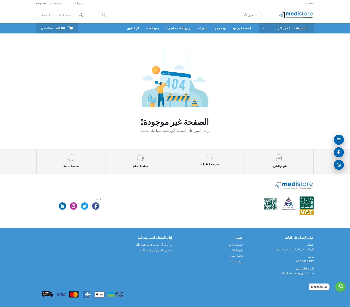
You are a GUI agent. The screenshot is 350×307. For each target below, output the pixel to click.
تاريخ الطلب (236, 250)
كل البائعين (133, 28)
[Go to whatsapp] (340, 287)
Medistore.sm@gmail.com (298, 273)
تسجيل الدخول (64, 15)
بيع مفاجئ (220, 28)
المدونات (202, 28)
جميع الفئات (152, 28)
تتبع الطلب (237, 261)
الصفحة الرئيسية (242, 28)
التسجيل (45, 15)
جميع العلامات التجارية (178, 28)
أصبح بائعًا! (79, 3)
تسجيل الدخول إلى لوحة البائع (155, 250)
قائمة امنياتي (236, 255)
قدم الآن (140, 244)
